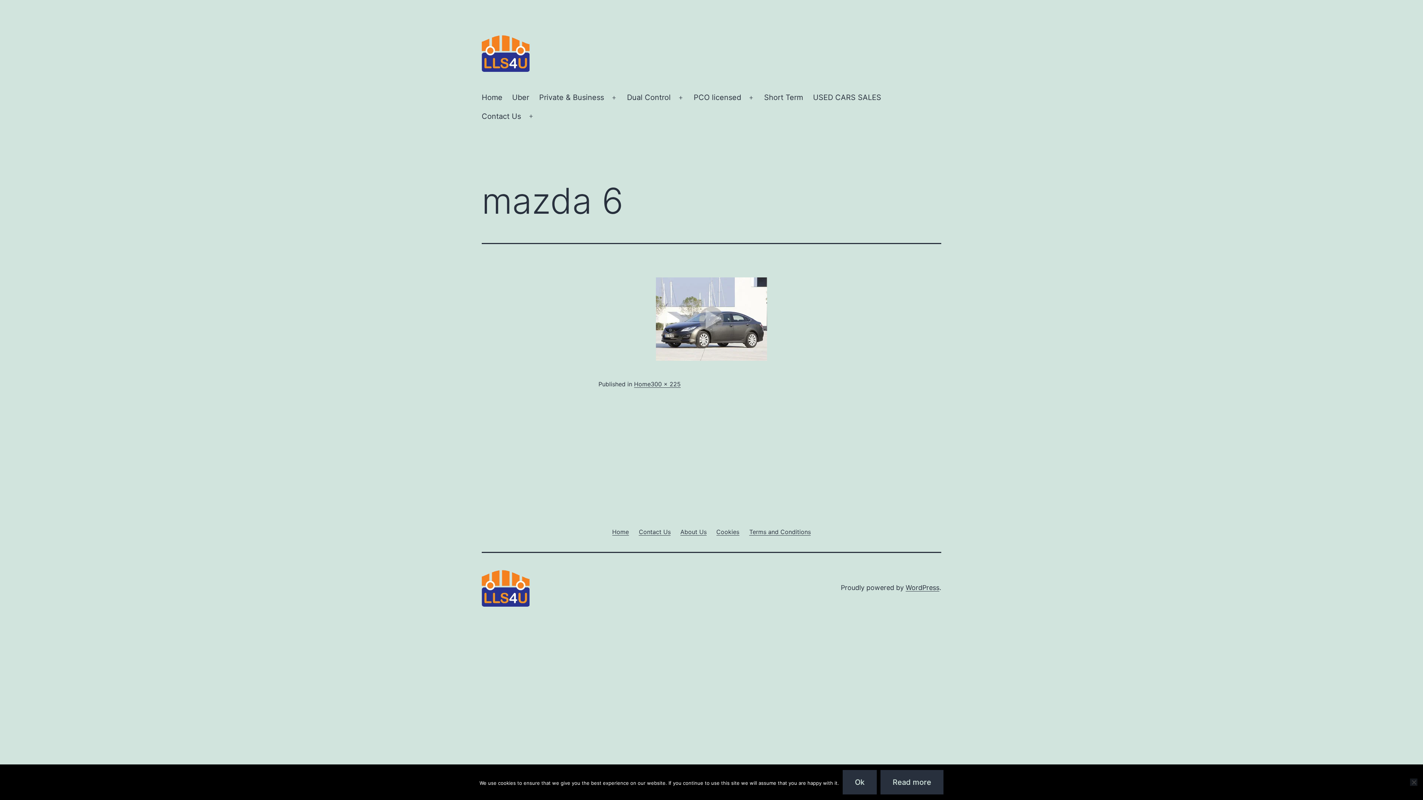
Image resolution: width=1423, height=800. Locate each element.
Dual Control (649, 97)
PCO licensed (717, 97)
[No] (1413, 782)
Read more (912, 782)
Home (492, 97)
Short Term (783, 97)
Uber (520, 97)
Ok (860, 782)
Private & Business (571, 97)
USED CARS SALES (847, 97)
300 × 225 (666, 384)
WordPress (922, 587)
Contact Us (501, 116)
